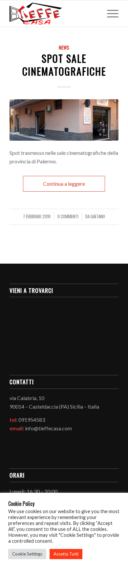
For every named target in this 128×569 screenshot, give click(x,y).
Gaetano (98, 216)
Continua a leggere (64, 183)
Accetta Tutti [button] (65, 554)
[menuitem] (109, 13)
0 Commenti (67, 216)
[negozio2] (64, 120)
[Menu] (109, 13)
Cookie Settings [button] (27, 554)
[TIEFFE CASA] (53, 13)
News (64, 47)
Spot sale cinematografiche (64, 65)
